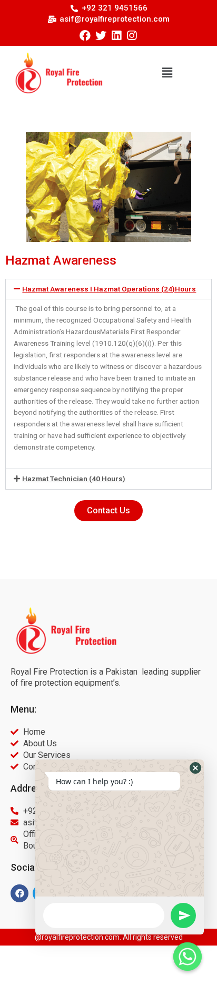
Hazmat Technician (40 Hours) (73, 478)
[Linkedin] (116, 35)
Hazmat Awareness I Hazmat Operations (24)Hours (109, 289)
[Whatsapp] (187, 956)
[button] (167, 73)
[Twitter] (100, 35)
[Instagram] (131, 35)
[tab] (108, 289)
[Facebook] (85, 35)
